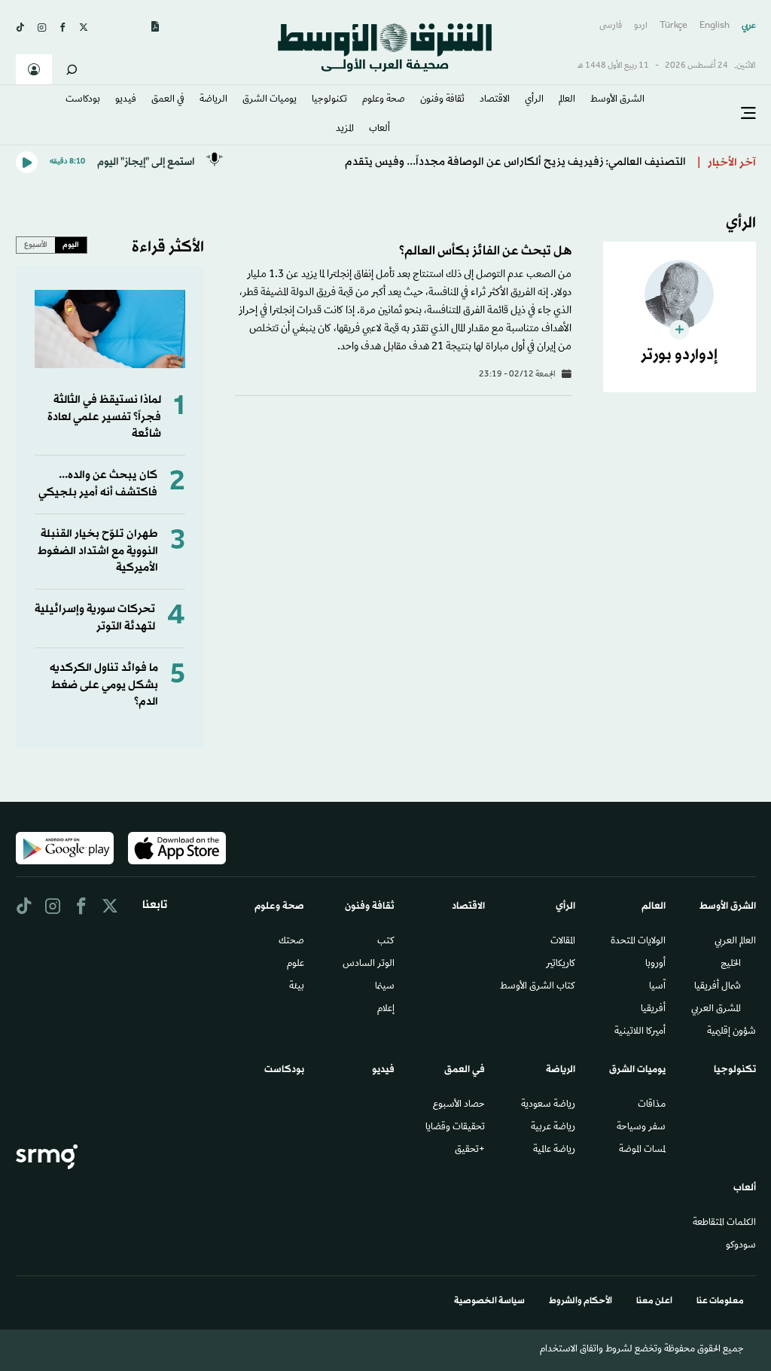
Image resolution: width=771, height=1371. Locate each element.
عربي (749, 26)
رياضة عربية (553, 1128)
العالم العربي (735, 942)
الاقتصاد (495, 100)
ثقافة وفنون (442, 100)
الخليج (731, 964)
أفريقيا (653, 1009)
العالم (567, 100)
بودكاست (83, 100)
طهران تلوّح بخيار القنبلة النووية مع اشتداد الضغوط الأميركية (98, 551)
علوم (295, 964)
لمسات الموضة (642, 1150)
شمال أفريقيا (717, 987)
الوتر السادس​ (369, 964)
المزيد (345, 129)
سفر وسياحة (641, 1128)
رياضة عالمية (554, 1150)
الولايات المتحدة (638, 942)
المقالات (562, 942)
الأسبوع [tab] (35, 244)
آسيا (657, 987)
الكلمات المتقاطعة (724, 1223)
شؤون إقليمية (731, 1032)
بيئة (296, 987)
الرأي (534, 100)
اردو (641, 26)
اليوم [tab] (70, 244)
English (714, 26)
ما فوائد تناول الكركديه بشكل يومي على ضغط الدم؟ (104, 685)
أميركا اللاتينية (640, 1032)
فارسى (610, 26)
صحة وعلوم (383, 100)
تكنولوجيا (329, 100)
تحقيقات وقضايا (455, 1128)
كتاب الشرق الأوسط (537, 987)
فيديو (125, 100)
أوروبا (655, 964)
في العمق (167, 100)
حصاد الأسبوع (459, 1105)
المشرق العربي (716, 1009)
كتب (386, 942)
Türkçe (673, 26)
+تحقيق (470, 1150)
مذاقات (652, 1105)
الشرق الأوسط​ (617, 100)
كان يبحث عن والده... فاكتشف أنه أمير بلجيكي (97, 484)
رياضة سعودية (548, 1105)
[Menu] (748, 113)
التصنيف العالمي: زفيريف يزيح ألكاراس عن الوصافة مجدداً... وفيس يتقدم (515, 162)
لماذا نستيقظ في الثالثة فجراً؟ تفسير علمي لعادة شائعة (104, 417)
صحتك (291, 942)
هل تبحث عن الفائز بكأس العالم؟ (485, 251)
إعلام (386, 1009)
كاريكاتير (560, 964)
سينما (385, 987)
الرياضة (213, 100)
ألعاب (379, 129)
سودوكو (741, 1246)
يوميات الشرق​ (269, 100)
